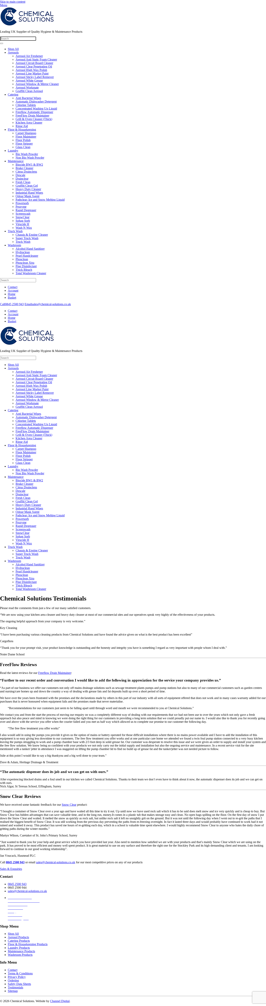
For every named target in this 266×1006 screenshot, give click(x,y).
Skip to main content (12, 1)
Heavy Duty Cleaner (28, 189)
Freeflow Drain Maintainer (54, 672)
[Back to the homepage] (29, 25)
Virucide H (22, 224)
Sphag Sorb (23, 220)
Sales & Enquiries (11, 869)
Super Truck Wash (27, 238)
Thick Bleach (24, 269)
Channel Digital (60, 1001)
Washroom (14, 245)
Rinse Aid (22, 126)
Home (11, 294)
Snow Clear (69, 804)
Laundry (13, 150)
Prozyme (21, 206)
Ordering (13, 980)
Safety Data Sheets (19, 984)
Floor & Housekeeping (22, 129)
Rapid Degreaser (26, 210)
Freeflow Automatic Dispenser (34, 112)
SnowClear (22, 217)
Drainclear (22, 178)
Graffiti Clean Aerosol (29, 91)
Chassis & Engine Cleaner (32, 234)
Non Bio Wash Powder (30, 157)
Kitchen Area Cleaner (29, 122)
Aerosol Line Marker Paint (32, 73)
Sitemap (13, 991)
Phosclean (22, 259)
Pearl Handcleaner (27, 255)
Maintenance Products (21, 951)
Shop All (13, 49)
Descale (20, 175)
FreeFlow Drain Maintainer (32, 115)
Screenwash (23, 213)
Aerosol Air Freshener (29, 56)
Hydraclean (23, 252)
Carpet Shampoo (26, 133)
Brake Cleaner (24, 168)
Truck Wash (15, 231)
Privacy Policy (17, 977)
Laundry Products (19, 947)
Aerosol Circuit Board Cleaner (34, 63)
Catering (13, 94)
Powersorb (22, 203)
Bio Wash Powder (27, 154)
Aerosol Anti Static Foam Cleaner (36, 59)
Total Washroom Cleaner (31, 273)
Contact (12, 287)
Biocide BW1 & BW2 (29, 164)
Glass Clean (23, 147)
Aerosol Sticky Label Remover (35, 77)
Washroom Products (20, 954)
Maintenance (16, 161)
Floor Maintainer (26, 136)
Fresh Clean (23, 182)
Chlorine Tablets (26, 105)
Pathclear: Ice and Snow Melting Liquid (40, 199)
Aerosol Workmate (27, 87)
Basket (12, 297)
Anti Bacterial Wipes (28, 98)
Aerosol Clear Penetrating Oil (34, 66)
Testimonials (15, 987)
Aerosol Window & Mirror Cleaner (37, 84)
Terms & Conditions (20, 973)
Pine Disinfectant (26, 266)
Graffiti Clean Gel (27, 185)
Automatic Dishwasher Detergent (36, 101)
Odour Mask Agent (27, 196)
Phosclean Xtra (25, 262)
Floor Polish (23, 140)
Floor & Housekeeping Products (28, 944)
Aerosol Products (18, 937)
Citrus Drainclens (26, 171)
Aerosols (13, 52)
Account (13, 290)
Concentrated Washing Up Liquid (36, 108)
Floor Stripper (24, 143)
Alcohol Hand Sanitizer (30, 248)
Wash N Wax (24, 227)
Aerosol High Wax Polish (31, 70)
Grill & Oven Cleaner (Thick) (34, 119)
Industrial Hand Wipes (29, 192)
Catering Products (19, 940)
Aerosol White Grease (29, 80)
